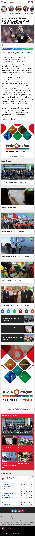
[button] (19, 2)
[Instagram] (32, 2)
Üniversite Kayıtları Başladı (9, 207)
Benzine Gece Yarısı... (24, 463)
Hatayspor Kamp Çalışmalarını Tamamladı (13, 182)
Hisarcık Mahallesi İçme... (25, 447)
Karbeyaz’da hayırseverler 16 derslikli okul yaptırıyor (16, 256)
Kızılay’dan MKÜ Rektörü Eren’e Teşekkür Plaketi (15, 305)
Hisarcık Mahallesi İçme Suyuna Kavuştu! (13, 231)
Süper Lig (11, 477)
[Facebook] (29, 2)
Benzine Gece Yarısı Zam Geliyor (11, 280)
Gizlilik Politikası (17, 533)
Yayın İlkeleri (6, 533)
